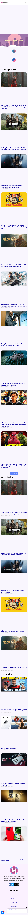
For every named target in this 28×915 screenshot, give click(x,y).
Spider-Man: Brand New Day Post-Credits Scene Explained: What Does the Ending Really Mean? (13, 424)
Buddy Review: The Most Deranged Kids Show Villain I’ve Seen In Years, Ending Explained (13, 107)
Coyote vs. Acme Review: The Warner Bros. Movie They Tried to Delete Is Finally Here (14, 227)
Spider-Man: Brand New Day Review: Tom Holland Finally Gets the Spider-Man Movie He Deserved (14, 465)
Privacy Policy (14, 902)
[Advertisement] (14, 20)
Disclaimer (14, 906)
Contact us (14, 898)
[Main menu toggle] (25, 2)
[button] (14, 473)
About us (14, 895)
